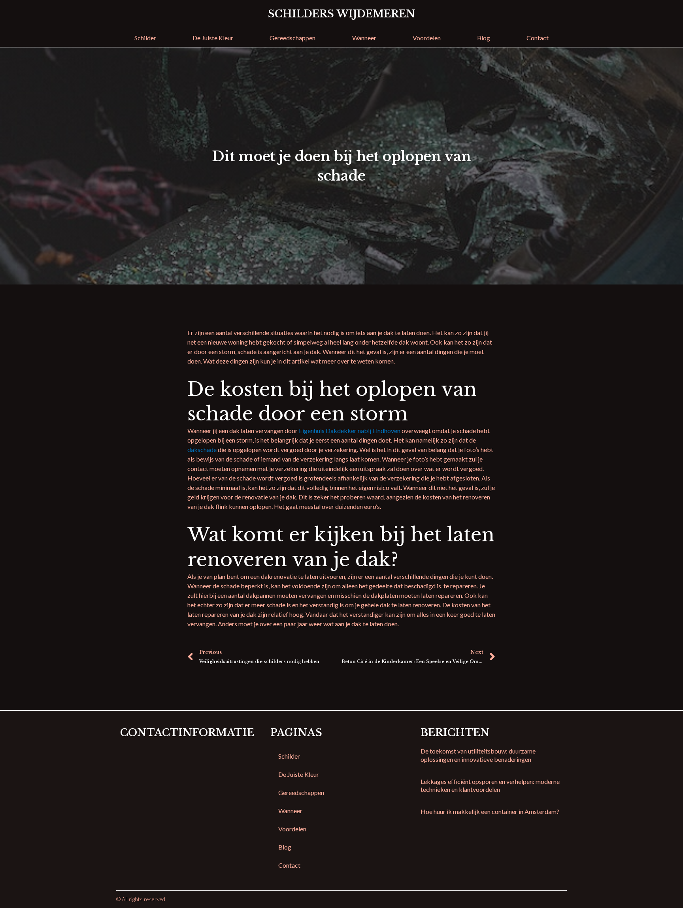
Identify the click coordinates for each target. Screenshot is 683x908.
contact (537, 37)
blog (483, 37)
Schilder (145, 37)
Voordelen (427, 37)
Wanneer (364, 37)
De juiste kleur (212, 37)
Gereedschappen (292, 37)
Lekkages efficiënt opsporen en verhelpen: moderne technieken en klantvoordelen (490, 785)
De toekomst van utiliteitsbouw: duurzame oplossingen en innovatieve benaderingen (478, 755)
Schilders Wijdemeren (341, 14)
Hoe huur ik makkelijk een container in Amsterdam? (490, 811)
